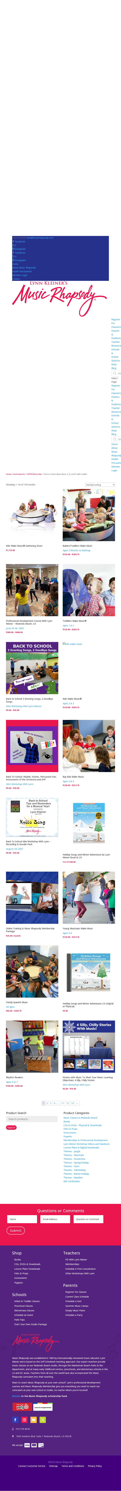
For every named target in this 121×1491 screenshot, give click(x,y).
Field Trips (19, 1319)
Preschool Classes (23, 1305)
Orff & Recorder (34, 474)
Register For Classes (75, 1291)
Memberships (72, 1264)
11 (62, 1103)
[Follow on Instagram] (24, 1420)
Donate (16, 1396)
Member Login (19, 275)
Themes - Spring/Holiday (76, 1162)
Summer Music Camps (76, 1305)
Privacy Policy (95, 1465)
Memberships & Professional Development (85, 1140)
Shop (114, 364)
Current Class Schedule (77, 1296)
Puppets (67, 1136)
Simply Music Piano (75, 1310)
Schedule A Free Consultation (80, 1268)
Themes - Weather (73, 1177)
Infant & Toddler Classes (27, 1301)
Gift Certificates (71, 1181)
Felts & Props (70, 1128)
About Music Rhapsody (24, 267)
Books (66, 1121)
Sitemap (53, 1465)
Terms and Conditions (72, 1465)
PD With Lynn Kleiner (76, 1259)
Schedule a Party (74, 1315)
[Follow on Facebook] (15, 1420)
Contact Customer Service (31, 1465)
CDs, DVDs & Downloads (27, 1264)
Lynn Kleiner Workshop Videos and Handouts (86, 1143)
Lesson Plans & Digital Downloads (81, 1147)
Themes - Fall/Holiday (74, 1170)
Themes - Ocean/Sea (74, 1158)
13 (72, 1103)
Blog (113, 368)
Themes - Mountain (73, 1155)
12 (67, 1103)
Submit (15, 1230)
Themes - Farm (71, 1166)
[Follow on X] (43, 1420)
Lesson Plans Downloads (27, 1268)
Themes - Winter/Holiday (76, 1173)
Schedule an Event (23, 1315)
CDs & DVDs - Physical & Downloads (82, 1125)
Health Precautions (22, 271)
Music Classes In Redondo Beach (80, 1117)
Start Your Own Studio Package (30, 1324)
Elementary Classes (24, 1310)
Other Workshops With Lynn (79, 1273)
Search (11, 1127)
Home (15, 263)
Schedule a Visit (73, 1301)
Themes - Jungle (71, 1151)
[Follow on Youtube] (33, 1420)
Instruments (19, 474)
